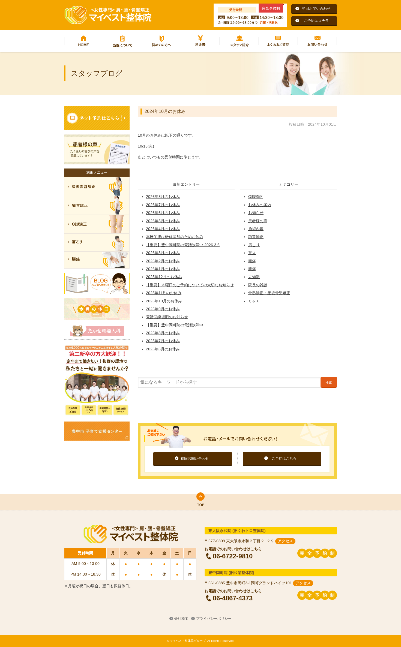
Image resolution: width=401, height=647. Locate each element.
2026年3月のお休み (163, 253)
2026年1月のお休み (163, 269)
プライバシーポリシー (214, 618)
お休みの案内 (259, 205)
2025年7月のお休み (163, 341)
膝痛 (252, 269)
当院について (122, 41)
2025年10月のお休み (164, 301)
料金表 (200, 41)
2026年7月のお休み (163, 205)
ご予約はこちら (284, 458)
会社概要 (181, 618)
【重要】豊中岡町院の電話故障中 (174, 325)
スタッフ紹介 (239, 41)
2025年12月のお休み (164, 277)
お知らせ (256, 212)
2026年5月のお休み (163, 221)
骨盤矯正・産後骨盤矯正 (269, 293)
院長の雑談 (257, 285)
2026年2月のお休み (163, 261)
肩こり (254, 245)
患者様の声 (257, 221)
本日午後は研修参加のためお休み (174, 236)
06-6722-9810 (233, 555)
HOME (83, 41)
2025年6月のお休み (163, 349)
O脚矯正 (255, 196)
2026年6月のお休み (163, 212)
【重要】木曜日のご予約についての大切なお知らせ (190, 285)
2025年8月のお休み (163, 333)
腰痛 (252, 261)
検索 (328, 382)
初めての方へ (161, 41)
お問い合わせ (317, 41)
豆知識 (254, 277)
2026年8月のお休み (163, 196)
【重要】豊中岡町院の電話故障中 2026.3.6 (183, 245)
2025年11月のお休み (163, 293)
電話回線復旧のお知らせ (167, 317)
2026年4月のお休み (163, 229)
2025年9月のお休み (163, 309)
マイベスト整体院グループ (107, 15)
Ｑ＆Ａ (253, 301)
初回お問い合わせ (316, 9)
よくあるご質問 (278, 41)
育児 (252, 253)
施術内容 (256, 229)
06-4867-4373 (233, 597)
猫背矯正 (256, 236)
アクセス (285, 541)
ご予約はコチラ (316, 21)
